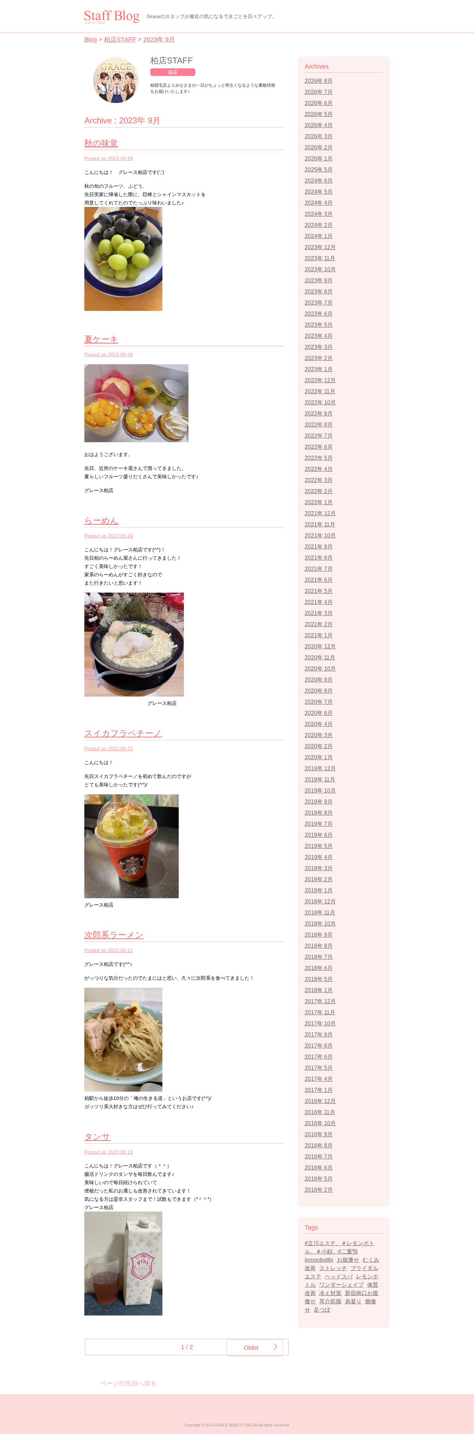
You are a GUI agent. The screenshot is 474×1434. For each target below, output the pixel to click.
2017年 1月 (319, 1090)
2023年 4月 (319, 336)
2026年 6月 (319, 103)
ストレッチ (333, 1268)
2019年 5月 (319, 846)
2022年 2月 (319, 491)
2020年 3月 (319, 735)
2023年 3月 (319, 347)
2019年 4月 (319, 857)
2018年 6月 (319, 968)
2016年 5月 (319, 1179)
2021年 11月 (320, 524)
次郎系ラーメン (114, 934)
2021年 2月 (319, 624)
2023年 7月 (319, 303)
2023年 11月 (320, 258)
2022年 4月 (319, 469)
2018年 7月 (319, 957)
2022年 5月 (319, 458)
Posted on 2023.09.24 (108, 536)
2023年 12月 (320, 247)
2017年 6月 (319, 1057)
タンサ (97, 1136)
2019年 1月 (319, 890)
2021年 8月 (319, 558)
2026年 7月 (319, 92)
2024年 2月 (319, 225)
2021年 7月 (319, 569)
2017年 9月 (319, 1035)
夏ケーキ (101, 339)
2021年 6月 (319, 580)
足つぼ (322, 1310)
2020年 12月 (320, 646)
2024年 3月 (319, 214)
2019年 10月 (320, 791)
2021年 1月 (319, 635)
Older (251, 1347)
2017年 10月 (320, 1023)
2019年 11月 (320, 779)
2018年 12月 (320, 901)
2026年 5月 (319, 114)
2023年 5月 (319, 325)
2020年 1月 (319, 757)
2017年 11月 (320, 1012)
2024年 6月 (319, 181)
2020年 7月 (319, 702)
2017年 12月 (320, 1001)
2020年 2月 (319, 746)
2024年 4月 (319, 203)
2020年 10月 (320, 669)
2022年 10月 (320, 402)
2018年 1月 (319, 990)
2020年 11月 (320, 658)
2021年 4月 (319, 602)
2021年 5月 (319, 591)
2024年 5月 (319, 192)
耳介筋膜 (330, 1301)
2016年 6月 (319, 1168)
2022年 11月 (320, 391)
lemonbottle (319, 1260)
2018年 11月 (320, 913)
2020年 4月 (319, 724)
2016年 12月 (320, 1101)
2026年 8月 (319, 81)
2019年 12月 (320, 768)
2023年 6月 (319, 314)
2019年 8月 (319, 813)
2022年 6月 (319, 447)
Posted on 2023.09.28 (108, 158)
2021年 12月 (320, 513)
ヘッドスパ (339, 1276)
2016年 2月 (319, 1190)
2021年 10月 (320, 536)
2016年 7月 (319, 1157)
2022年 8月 (319, 425)
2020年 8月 (319, 691)
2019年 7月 (319, 824)
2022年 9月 (319, 414)
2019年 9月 (319, 802)
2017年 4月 (319, 1079)
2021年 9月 (319, 547)
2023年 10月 (320, 269)
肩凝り (353, 1301)
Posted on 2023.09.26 (108, 354)
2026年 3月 (319, 136)
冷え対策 (330, 1293)
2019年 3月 (319, 868)
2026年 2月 (319, 147)
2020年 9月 (319, 680)
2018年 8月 (319, 946)
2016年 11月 (320, 1112)
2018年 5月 (319, 979)
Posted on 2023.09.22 (108, 748)
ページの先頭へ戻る (128, 1383)
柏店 (172, 72)
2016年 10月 (320, 1123)
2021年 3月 (319, 613)
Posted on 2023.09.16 (108, 1152)
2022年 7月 (319, 436)
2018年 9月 (319, 935)
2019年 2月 (319, 879)
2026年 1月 (319, 158)
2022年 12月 (320, 380)
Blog (90, 39)
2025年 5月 (319, 170)
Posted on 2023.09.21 (108, 950)
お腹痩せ (348, 1260)
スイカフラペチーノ (123, 733)
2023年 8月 (319, 292)
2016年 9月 (319, 1134)
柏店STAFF (120, 39)
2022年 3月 (319, 480)
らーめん (101, 520)
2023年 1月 (319, 369)
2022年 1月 (319, 502)
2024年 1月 (319, 236)
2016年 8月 (319, 1145)
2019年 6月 (319, 835)
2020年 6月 (319, 713)
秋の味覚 (101, 143)
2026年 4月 (319, 125)
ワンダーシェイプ (341, 1285)
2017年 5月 (319, 1068)
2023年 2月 (319, 358)
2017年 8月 (319, 1046)
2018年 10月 (320, 924)
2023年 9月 (159, 39)
